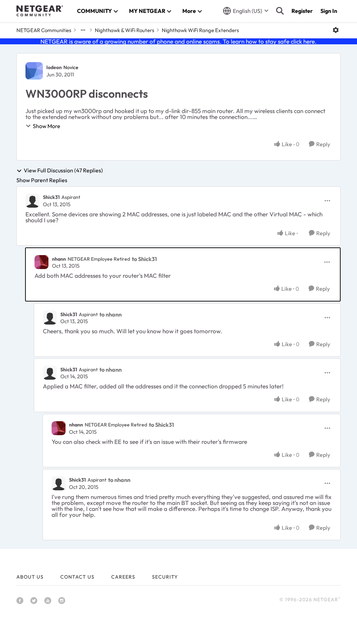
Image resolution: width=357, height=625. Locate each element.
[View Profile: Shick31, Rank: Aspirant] (32, 201)
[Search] (280, 11)
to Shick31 (144, 259)
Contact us (77, 577)
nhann (59, 258)
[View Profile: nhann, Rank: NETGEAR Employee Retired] (41, 262)
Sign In (328, 10)
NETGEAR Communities (43, 30)
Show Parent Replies (41, 180)
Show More (46, 126)
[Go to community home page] (39, 10)
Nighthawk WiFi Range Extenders (200, 30)
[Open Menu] (336, 30)
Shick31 (51, 197)
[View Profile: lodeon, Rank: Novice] (34, 71)
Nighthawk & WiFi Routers (124, 30)
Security (165, 577)
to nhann (110, 314)
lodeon (54, 67)
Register (302, 10)
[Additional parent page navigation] (83, 30)
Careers (123, 577)
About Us (30, 577)
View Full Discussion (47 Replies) (63, 171)
